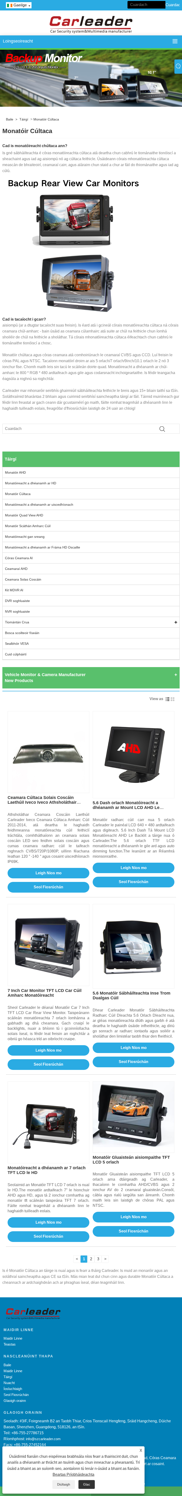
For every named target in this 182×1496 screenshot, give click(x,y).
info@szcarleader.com (43, 1439)
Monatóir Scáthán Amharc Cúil (27, 526)
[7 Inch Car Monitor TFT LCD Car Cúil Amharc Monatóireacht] (48, 945)
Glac (86, 1484)
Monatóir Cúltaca (46, 119)
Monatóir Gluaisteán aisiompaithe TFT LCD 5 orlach (131, 1159)
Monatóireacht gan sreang (25, 537)
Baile (9, 119)
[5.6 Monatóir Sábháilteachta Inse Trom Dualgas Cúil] (133, 945)
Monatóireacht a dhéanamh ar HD (30, 483)
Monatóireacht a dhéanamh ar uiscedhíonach (39, 504)
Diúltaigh (63, 1484)
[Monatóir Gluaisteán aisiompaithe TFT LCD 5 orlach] (133, 1114)
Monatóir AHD (15, 472)
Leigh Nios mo (49, 873)
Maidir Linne (13, 1338)
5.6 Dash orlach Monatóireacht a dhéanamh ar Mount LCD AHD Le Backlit (126, 807)
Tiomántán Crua (17, 622)
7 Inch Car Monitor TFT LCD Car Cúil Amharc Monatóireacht (45, 993)
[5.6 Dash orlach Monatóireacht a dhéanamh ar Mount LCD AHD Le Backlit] (133, 752)
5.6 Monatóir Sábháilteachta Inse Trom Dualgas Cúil (131, 995)
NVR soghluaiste (17, 611)
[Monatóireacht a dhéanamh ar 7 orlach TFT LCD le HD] (48, 1122)
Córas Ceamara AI (19, 558)
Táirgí (23, 119)
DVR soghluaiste (17, 601)
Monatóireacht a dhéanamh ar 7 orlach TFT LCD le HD (47, 1170)
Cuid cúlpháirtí (16, 654)
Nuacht (9, 1383)
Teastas (10, 1344)
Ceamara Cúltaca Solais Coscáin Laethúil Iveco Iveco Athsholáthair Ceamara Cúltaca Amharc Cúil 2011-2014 (44, 804)
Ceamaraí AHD (16, 569)
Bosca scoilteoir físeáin (22, 633)
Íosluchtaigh (13, 1389)
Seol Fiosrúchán (48, 887)
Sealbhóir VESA (17, 643)
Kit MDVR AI (14, 590)
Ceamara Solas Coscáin (23, 579)
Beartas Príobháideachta (73, 1474)
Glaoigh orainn (15, 1401)
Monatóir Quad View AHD (24, 515)
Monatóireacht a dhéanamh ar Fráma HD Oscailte (42, 547)
